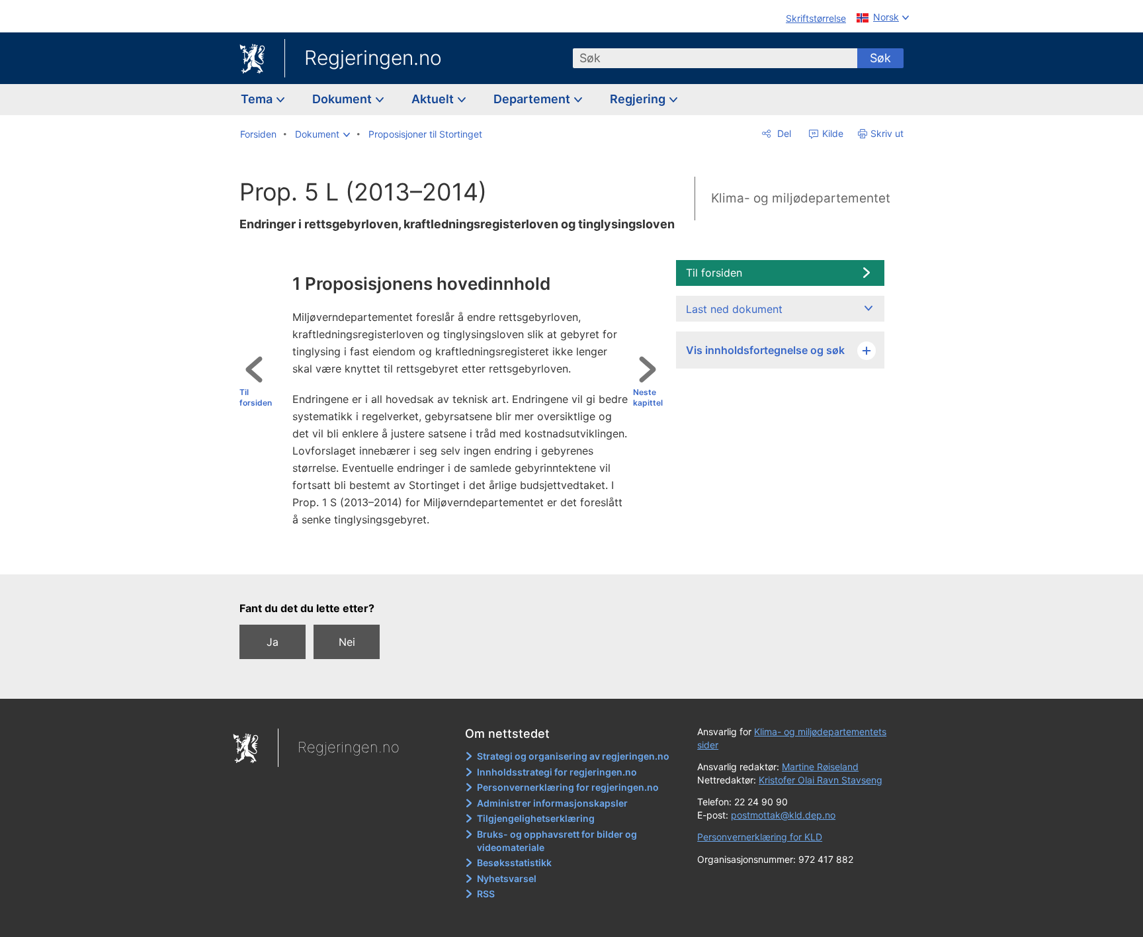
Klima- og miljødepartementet (800, 198)
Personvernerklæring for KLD (759, 836)
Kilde (831, 133)
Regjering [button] (639, 99)
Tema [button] (258, 99)
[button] (322, 134)
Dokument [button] (343, 99)
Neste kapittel (648, 397)
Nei (347, 641)
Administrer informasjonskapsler (552, 803)
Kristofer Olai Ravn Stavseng (820, 779)
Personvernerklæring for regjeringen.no (568, 787)
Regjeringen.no (373, 57)
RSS (486, 893)
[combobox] (715, 58)
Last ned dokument (734, 309)
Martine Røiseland (820, 766)
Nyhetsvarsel (506, 878)
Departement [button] (533, 99)
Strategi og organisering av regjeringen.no (573, 756)
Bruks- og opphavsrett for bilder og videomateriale (557, 840)
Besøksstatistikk (514, 862)
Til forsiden (255, 397)
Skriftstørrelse (816, 18)
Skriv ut (887, 133)
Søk (880, 58)
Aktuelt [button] (433, 99)
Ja (272, 641)
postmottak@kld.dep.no (783, 815)
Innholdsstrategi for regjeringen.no (557, 772)
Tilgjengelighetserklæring (536, 818)
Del (783, 133)
